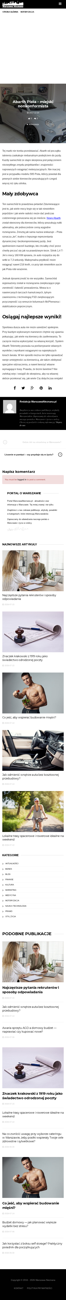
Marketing (10, 890)
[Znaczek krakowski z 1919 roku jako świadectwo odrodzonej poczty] (33, 632)
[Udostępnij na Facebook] (14, 388)
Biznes (8, 869)
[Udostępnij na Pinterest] (41, 388)
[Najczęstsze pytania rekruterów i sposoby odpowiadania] (33, 570)
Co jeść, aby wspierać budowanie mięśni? (29, 717)
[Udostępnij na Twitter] (23, 388)
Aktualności (11, 863)
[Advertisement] (33, 51)
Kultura (9, 885)
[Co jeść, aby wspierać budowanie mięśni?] (33, 693)
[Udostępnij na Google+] (32, 388)
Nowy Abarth (54, 218)
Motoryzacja (34, 124)
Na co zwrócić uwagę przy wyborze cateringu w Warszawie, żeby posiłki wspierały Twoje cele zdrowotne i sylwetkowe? (32, 1137)
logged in (21, 479)
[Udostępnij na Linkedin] (50, 388)
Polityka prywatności (39, 1288)
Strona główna (10, 12)
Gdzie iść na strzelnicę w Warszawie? (42, 442)
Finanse (9, 879)
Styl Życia (10, 916)
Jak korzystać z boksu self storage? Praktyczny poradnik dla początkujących (32, 1245)
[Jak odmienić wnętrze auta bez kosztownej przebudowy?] (33, 750)
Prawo (8, 911)
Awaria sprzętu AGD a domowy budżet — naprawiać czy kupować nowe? (29, 1029)
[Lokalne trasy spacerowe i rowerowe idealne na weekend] (33, 811)
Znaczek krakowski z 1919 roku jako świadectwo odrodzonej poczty (25, 658)
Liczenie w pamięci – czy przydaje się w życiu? (29, 454)
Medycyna (10, 895)
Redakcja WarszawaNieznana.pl (38, 401)
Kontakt (18, 1288)
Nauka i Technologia (15, 906)
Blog (7, 874)
